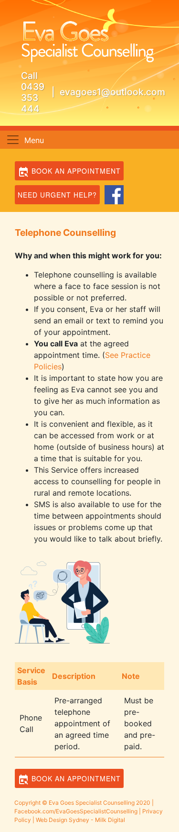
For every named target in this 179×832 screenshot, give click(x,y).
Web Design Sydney (62, 819)
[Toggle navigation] (13, 140)
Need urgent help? (57, 195)
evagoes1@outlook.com (112, 92)
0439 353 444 (32, 97)
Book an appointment (75, 171)
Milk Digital (110, 819)
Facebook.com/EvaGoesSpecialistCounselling (75, 811)
